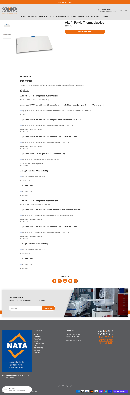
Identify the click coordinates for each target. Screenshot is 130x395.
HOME (23, 17)
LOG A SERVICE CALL (65, 2)
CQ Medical (68, 26)
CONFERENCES (62, 17)
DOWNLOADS (83, 17)
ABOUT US (43, 17)
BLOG (52, 17)
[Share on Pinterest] (65, 281)
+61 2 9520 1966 (73, 336)
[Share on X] (60, 281)
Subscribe (48, 308)
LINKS (73, 17)
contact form (77, 340)
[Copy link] (76, 281)
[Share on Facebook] (54, 281)
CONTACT (95, 17)
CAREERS (106, 17)
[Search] (121, 10)
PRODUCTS (32, 17)
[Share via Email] (70, 281)
